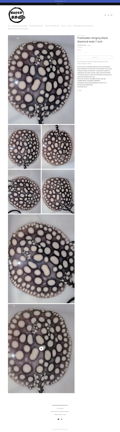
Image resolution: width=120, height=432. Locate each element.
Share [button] (80, 90)
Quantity (79, 49)
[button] (105, 15)
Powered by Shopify (64, 429)
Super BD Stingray (58, 429)
